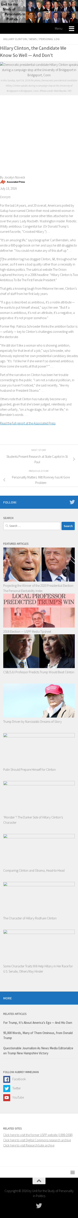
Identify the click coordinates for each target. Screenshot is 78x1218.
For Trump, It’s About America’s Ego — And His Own (37, 1023)
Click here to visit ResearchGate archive (28, 1145)
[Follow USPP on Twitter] (72, 502)
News (33, 39)
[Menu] (72, 1172)
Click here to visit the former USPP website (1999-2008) (38, 1135)
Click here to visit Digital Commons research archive (37, 1140)
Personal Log (49, 39)
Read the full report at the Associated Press (27, 423)
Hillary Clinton (15, 39)
